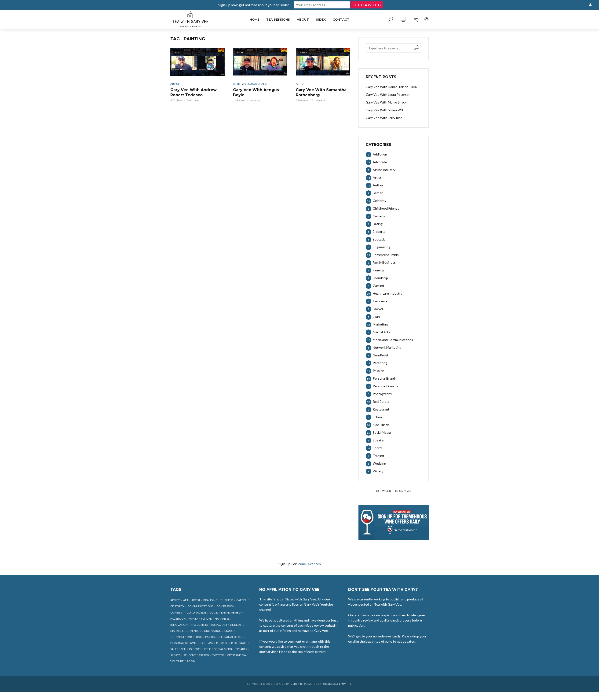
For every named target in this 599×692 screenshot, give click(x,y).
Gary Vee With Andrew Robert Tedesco (193, 92)
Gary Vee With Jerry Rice (384, 118)
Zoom (191, 661)
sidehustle (203, 649)
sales (174, 649)
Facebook (178, 618)
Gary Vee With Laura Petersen (388, 94)
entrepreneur (231, 612)
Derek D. (297, 683)
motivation (212, 631)
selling (186, 649)
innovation (179, 624)
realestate (239, 643)
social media (223, 649)
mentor (195, 631)
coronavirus (196, 612)
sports (175, 655)
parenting (194, 637)
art (185, 600)
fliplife (206, 618)
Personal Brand (255, 83)
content (177, 612)
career (241, 600)
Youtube (177, 661)
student (189, 655)
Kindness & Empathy (336, 683)
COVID (213, 612)
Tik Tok (204, 655)
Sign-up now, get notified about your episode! (253, 5)
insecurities (199, 624)
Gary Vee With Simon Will (384, 110)
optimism (177, 637)
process (222, 643)
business (227, 600)
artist (195, 600)
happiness (222, 618)
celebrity (177, 606)
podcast (207, 643)
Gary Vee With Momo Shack (386, 102)
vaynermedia (236, 655)
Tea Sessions (278, 19)
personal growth (183, 643)
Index (321, 19)
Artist (174, 83)
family (193, 618)
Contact (341, 19)
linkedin (236, 624)
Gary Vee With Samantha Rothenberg (321, 92)
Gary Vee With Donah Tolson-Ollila (391, 87)
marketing (178, 631)
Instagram (219, 624)
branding (210, 600)
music (228, 631)
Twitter (218, 655)
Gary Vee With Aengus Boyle (256, 92)
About (303, 19)
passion (210, 637)
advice (175, 600)
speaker (241, 649)
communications (200, 606)
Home (254, 19)
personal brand (231, 637)
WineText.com (309, 564)
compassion (225, 606)
